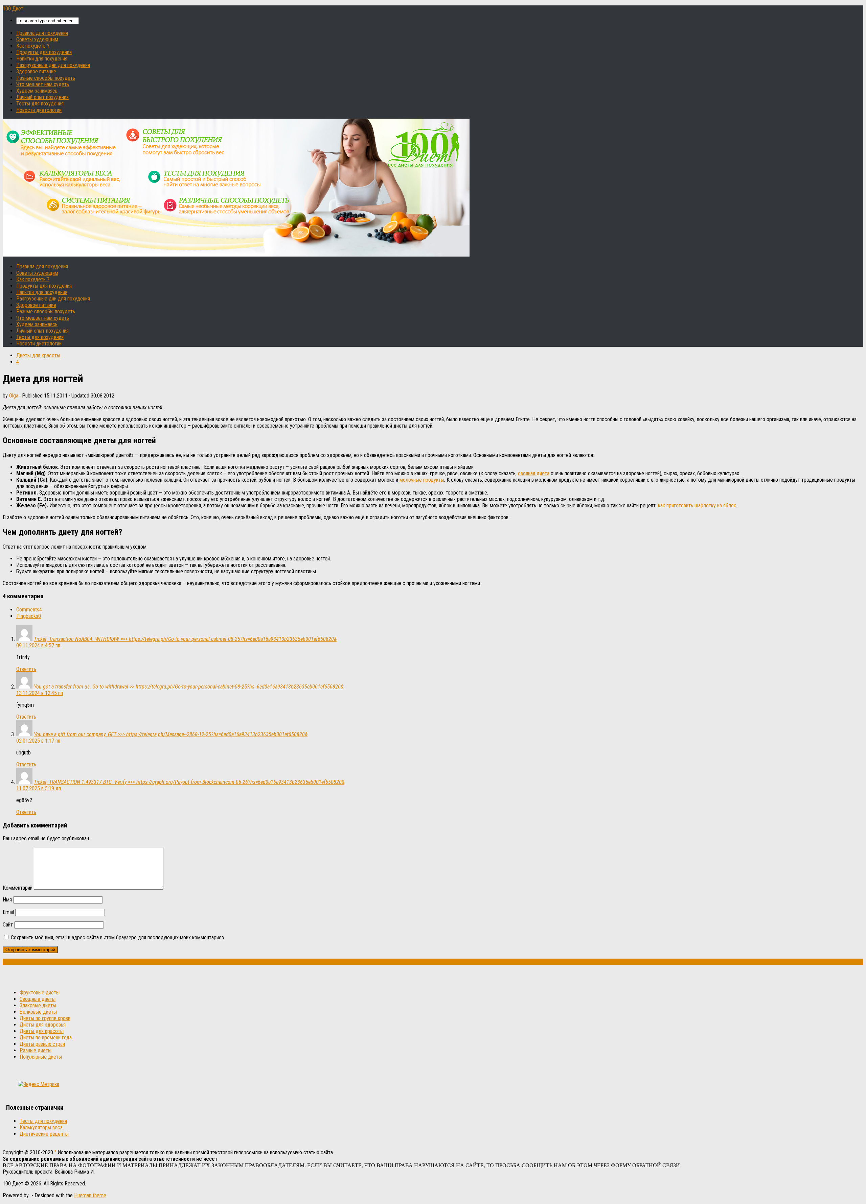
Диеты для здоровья (43, 1024)
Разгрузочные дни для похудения (53, 65)
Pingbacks (28, 616)
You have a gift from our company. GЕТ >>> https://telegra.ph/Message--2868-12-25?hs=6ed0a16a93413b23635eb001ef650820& (170, 734)
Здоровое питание (36, 71)
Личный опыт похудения (42, 97)
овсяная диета (533, 473)
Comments (29, 609)
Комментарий (17, 888)
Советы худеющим (37, 39)
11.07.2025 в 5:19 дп (38, 788)
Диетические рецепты (44, 1134)
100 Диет (13, 8)
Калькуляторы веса (41, 1127)
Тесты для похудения (40, 103)
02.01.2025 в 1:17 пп (38, 741)
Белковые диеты (38, 1012)
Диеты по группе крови (45, 1018)
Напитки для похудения (41, 58)
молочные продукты (421, 480)
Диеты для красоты (38, 355)
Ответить (26, 669)
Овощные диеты (37, 999)
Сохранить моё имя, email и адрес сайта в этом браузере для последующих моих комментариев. (118, 937)
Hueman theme (90, 1195)
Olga (13, 395)
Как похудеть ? (32, 46)
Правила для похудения (42, 33)
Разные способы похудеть (45, 78)
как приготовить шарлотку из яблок (697, 505)
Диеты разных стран (42, 1044)
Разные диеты (35, 1050)
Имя (7, 899)
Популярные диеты (41, 1057)
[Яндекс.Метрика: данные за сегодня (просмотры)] (38, 1084)
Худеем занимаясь (37, 91)
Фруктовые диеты (40, 992)
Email (8, 912)
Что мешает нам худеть (42, 84)
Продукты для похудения (44, 52)
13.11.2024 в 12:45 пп (39, 693)
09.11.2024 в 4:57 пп (38, 645)
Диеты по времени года (46, 1037)
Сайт (8, 924)
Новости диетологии (39, 110)
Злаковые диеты (38, 1005)
